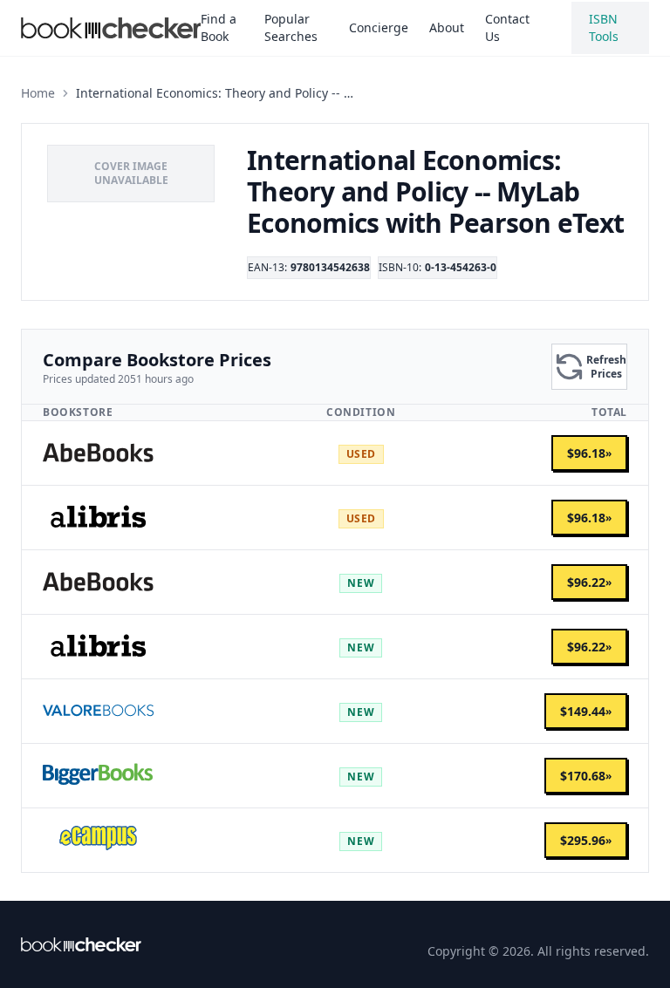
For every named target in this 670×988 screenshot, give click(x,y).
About (446, 27)
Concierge (378, 27)
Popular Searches (291, 27)
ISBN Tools (604, 27)
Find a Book (218, 27)
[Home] (81, 944)
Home (38, 93)
